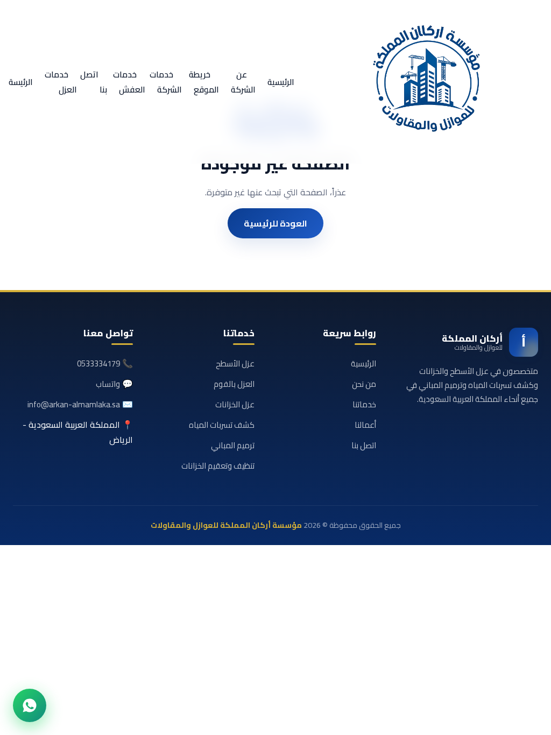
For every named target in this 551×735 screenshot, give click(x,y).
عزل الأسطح (235, 363)
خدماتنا (364, 404)
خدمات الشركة (166, 82)
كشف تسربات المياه (222, 425)
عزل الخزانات (235, 404)
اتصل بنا (93, 82)
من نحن (364, 384)
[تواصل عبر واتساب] (29, 705)
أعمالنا (365, 425)
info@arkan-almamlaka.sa (73, 404)
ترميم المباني (233, 445)
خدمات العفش (129, 82)
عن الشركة (243, 82)
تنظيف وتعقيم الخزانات (218, 465)
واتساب (108, 384)
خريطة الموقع (204, 82)
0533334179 (98, 363)
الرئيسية (280, 82)
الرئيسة (21, 82)
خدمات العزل (61, 82)
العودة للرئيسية (275, 223)
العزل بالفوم (234, 384)
